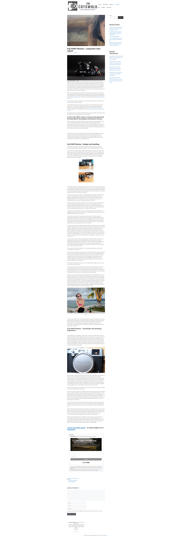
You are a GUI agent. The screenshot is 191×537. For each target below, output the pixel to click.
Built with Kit (86, 462)
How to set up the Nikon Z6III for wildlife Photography (115, 74)
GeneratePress (104, 535)
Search (110, 15)
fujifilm (69, 479)
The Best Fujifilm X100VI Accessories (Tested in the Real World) (116, 58)
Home (99, 4)
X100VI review (77, 96)
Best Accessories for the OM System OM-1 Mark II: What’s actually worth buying (115, 44)
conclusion (71, 429)
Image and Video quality (76, 428)
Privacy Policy (76, 531)
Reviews (118, 4)
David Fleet (111, 56)
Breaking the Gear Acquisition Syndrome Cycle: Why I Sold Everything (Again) (115, 28)
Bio (99, 7)
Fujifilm (73, 478)
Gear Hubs (109, 7)
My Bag (103, 7)
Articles (111, 4)
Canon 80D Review (71, 481)
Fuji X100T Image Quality (72, 480)
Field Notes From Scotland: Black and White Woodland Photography (115, 33)
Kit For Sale (105, 4)
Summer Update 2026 (114, 36)
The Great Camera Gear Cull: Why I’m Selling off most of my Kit (116, 39)
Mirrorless (70, 478)
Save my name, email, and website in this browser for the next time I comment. (85, 511)
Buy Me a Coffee (95, 469)
